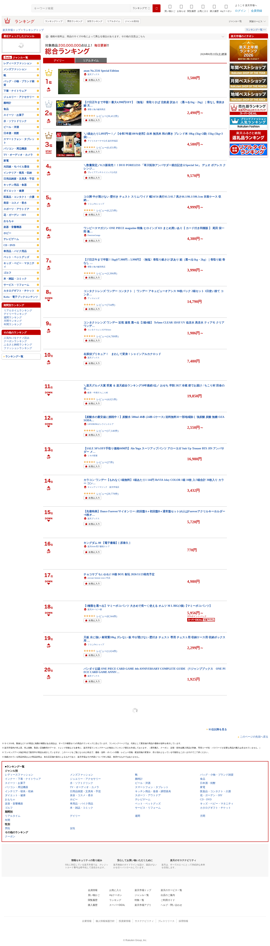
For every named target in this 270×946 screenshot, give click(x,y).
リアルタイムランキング (18, 317)
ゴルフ (7, 279)
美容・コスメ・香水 (15, 42)
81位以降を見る (218, 729)
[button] (181, 8)
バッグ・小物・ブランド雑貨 (19, 90)
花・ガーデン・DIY (15, 221)
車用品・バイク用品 (15, 55)
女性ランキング (94, 21)
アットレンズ (93, 298)
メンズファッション (15, 76)
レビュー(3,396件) (106, 273)
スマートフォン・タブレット (19, 148)
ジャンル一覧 (235, 21)
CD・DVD (9, 251)
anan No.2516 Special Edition (101, 70)
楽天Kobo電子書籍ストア (99, 546)
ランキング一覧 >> (256, 29)
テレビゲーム (11, 245)
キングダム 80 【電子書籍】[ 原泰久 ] (107, 542)
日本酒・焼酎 (11, 140)
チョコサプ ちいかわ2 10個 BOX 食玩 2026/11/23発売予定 (119, 574)
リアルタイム (113, 21)
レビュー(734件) (105, 304)
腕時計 (7, 109)
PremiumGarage (94, 235)
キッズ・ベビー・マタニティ (20, 52)
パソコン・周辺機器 (15, 155)
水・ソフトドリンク (15, 127)
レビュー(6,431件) (106, 147)
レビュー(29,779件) (107, 493)
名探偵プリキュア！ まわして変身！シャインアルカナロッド (122, 354)
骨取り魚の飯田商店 (96, 109)
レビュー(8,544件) (106, 616)
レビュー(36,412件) (107, 116)
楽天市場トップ (12, 30)
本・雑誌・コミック (15, 285)
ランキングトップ (53, 21)
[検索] (156, 8)
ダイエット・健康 (14, 197)
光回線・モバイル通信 (16, 173)
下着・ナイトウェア (15, 97)
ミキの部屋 (92, 455)
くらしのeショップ (96, 204)
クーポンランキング (15, 348)
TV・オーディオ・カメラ (18, 161)
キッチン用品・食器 (15, 191)
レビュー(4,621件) (106, 399)
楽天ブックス (93, 74)
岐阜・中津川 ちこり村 (98, 393)
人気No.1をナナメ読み (16, 344)
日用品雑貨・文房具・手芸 (19, 185)
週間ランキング (13, 324)
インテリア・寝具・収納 (18, 179)
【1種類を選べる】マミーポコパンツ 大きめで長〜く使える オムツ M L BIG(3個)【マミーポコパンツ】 (148, 605)
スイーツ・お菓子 (14, 121)
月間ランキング (13, 327)
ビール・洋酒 (11, 133)
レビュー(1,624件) (106, 651)
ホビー (7, 239)
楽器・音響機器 (13, 233)
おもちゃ (9, 227)
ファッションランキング (18, 355)
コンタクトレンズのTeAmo (99, 330)
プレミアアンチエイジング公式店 (102, 172)
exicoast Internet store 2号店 (99, 578)
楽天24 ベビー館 (95, 609)
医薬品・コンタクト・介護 (19, 203)
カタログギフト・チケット (19, 49)
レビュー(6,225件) (106, 210)
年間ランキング (13, 331)
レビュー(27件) (105, 462)
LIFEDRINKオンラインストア (101, 424)
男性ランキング (74, 21)
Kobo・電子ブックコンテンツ (21, 303)
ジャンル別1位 (132, 21)
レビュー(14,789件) (107, 336)
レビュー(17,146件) (107, 430)
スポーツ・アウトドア (16, 215)
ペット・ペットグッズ (16, 263)
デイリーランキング (15, 320)
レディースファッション (18, 45)
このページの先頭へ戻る (254, 736)
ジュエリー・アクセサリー (19, 103)
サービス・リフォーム (16, 291)
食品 (6, 115)
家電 (6, 167)
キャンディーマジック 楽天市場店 (103, 487)
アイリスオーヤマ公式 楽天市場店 (103, 141)
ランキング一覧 (14, 363)
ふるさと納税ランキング (18, 351)
